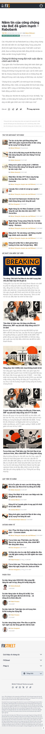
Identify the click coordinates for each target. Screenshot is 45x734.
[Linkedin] (20, 687)
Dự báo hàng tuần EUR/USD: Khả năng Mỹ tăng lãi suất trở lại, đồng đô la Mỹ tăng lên (18, 581)
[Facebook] (27, 687)
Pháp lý (6, 666)
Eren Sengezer (15, 204)
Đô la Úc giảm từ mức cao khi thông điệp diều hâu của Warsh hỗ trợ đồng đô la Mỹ (24, 486)
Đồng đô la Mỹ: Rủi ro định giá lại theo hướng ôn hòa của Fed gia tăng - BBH (23, 244)
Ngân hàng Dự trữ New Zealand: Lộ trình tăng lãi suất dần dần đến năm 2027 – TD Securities (24, 211)
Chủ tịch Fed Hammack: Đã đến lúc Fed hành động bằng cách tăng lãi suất (24, 200)
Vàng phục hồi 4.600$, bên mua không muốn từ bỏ (22, 368)
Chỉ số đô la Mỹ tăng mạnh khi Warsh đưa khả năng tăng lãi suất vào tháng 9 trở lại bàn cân (25, 155)
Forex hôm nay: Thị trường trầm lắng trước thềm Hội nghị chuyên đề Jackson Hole (25, 565)
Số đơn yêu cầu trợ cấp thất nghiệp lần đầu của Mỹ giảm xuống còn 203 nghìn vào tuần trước (25, 554)
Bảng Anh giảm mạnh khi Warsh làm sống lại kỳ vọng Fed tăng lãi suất (25, 515)
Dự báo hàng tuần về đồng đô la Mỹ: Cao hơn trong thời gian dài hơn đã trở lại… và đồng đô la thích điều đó (18, 596)
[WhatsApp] (13, 687)
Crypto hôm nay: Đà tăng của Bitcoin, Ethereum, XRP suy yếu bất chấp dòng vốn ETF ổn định (22, 411)
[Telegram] (16, 687)
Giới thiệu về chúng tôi (11, 655)
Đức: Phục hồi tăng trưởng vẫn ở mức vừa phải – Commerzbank (25, 531)
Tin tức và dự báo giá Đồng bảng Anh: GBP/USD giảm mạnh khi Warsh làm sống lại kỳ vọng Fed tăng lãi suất (25, 143)
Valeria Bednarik (15, 586)
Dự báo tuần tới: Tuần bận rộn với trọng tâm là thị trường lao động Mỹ (19, 610)
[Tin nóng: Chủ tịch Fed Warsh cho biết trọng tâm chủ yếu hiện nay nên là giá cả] (22, 266)
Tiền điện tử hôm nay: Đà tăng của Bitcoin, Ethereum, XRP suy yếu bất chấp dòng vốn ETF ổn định (21, 325)
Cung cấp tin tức (34, 109)
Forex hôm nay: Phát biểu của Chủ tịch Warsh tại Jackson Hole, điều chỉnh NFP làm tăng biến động (22, 452)
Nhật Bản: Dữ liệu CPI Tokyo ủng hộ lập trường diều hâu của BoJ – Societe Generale (24, 179)
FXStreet (7, 4)
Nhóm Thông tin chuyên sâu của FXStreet (23, 184)
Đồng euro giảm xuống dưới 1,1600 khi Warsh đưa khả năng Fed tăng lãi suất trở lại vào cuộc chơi (25, 167)
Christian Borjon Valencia (18, 519)
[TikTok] (30, 687)
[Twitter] (23, 687)
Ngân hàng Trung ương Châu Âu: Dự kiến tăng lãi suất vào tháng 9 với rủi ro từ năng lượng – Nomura (25, 223)
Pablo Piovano (15, 559)
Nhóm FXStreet (29, 33)
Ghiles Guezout (15, 160)
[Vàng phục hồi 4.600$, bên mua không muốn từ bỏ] (22, 355)
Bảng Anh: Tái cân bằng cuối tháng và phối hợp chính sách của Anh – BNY (25, 234)
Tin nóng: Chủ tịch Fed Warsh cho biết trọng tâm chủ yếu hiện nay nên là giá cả (22, 279)
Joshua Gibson (15, 500)
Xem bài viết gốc (26, 35)
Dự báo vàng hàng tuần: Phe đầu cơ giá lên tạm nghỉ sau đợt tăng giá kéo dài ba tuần (19, 624)
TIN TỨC (4, 33)
